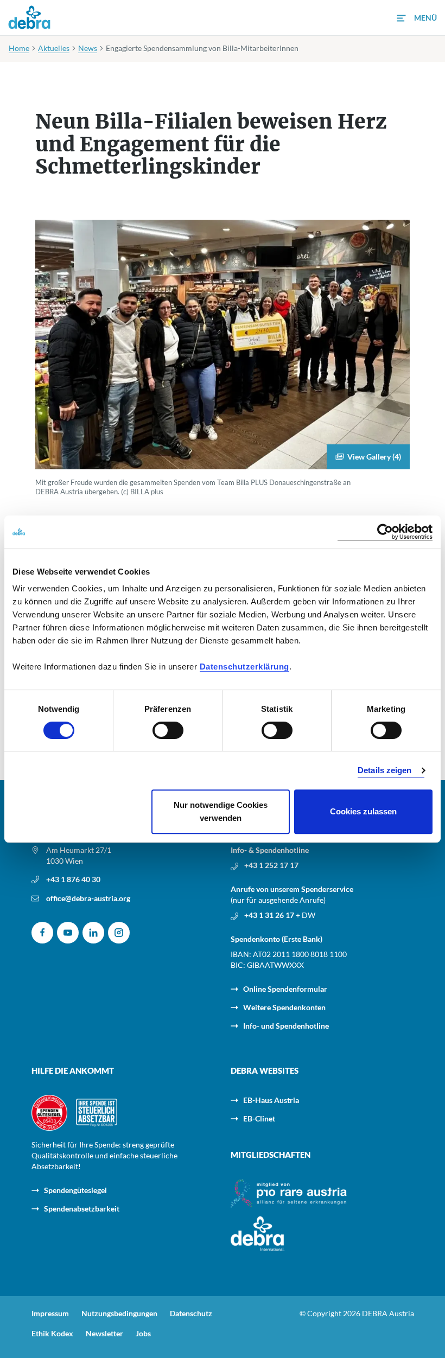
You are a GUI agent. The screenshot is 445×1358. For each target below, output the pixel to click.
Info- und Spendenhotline (286, 1025)
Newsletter (104, 1333)
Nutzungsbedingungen (119, 1313)
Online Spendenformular (285, 988)
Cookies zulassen (363, 811)
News (87, 48)
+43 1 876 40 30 (73, 879)
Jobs (143, 1333)
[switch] (167, 730)
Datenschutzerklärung (244, 666)
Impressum (50, 1313)
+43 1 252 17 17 (271, 865)
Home (19, 48)
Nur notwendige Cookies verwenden (221, 811)
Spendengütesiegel (75, 1190)
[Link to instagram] (119, 932)
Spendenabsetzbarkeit (81, 1208)
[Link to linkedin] (93, 932)
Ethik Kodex (52, 1333)
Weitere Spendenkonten (284, 1007)
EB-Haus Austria (271, 1100)
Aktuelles (53, 48)
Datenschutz (191, 1313)
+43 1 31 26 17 (270, 915)
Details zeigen (384, 770)
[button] (417, 18)
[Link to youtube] (68, 932)
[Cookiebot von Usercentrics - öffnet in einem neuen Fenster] (385, 532)
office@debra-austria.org (88, 898)
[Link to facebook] (42, 932)
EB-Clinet (259, 1118)
